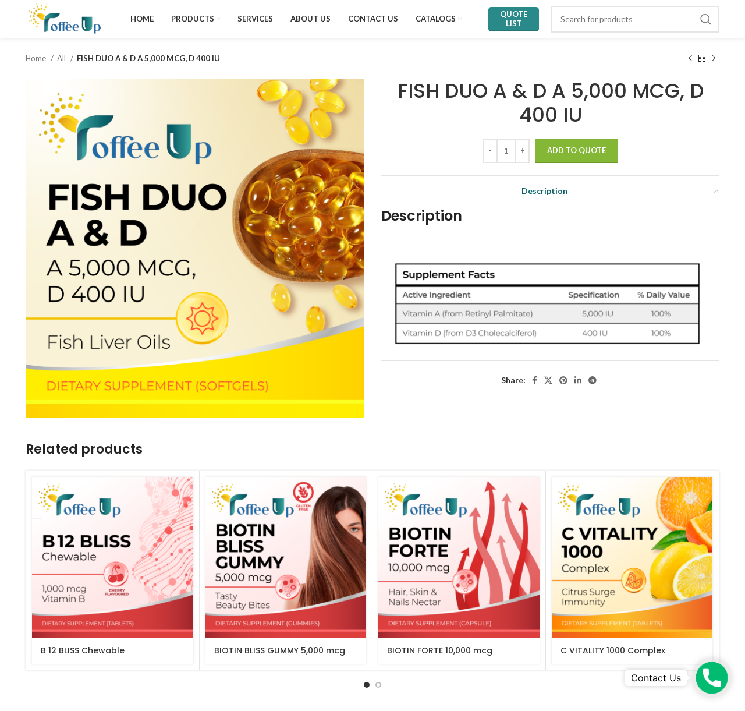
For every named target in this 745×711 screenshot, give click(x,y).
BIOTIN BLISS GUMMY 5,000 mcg (279, 650)
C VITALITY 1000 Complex (612, 650)
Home (37, 58)
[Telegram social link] (592, 380)
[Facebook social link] (534, 380)
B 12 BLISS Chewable (83, 650)
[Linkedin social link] (578, 380)
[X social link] (548, 380)
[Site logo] (65, 18)
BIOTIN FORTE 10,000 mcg (439, 650)
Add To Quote (576, 150)
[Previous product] (690, 59)
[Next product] (713, 59)
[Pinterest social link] (563, 380)
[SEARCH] (706, 19)
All (62, 58)
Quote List (513, 18)
